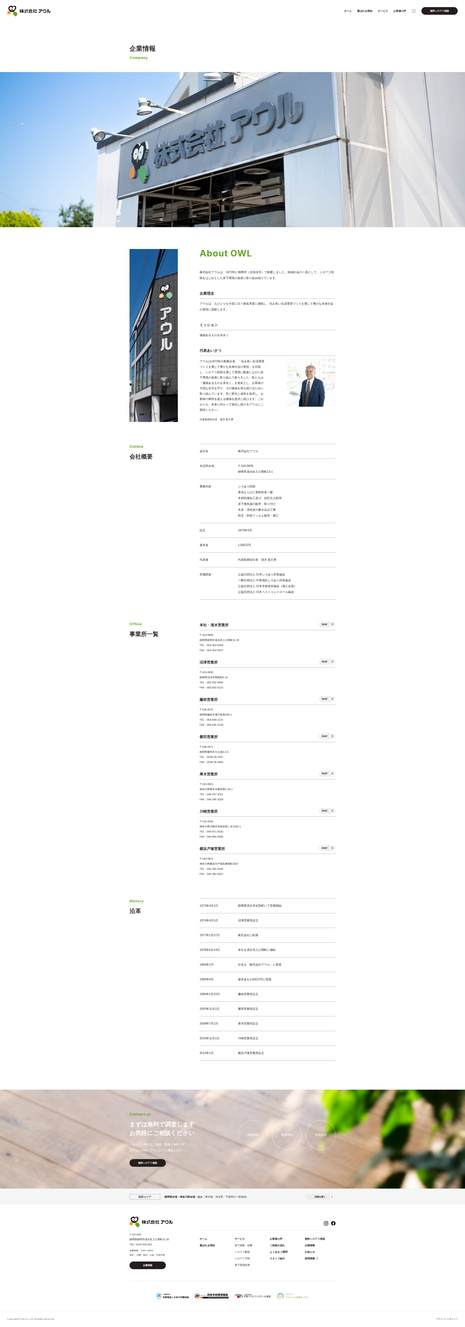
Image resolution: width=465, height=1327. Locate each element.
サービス (383, 10)
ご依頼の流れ (277, 1245)
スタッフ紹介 (277, 1258)
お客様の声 (399, 10)
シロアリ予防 (242, 1258)
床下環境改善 (242, 1265)
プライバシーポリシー (447, 1319)
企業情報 (147, 1265)
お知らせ (310, 1251)
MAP (324, 624)
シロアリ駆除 (242, 1251)
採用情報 (310, 1258)
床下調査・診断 (243, 1245)
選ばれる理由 (364, 10)
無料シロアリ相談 (439, 10)
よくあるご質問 (279, 1251)
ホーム (348, 10)
